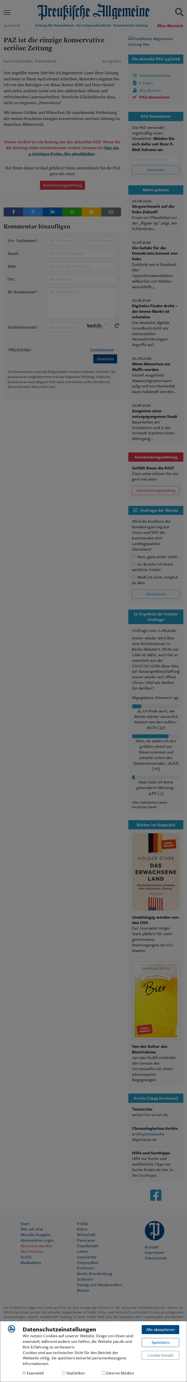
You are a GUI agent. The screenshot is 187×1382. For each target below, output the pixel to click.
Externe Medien (119, 1373)
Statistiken (75, 1373)
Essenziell (35, 1373)
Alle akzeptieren (160, 1329)
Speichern (160, 1342)
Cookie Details (160, 1355)
